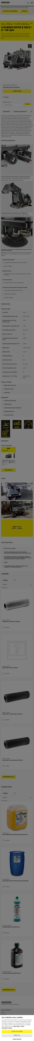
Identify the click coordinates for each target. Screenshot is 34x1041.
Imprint (10, 1028)
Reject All (17, 1035)
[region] (17, 1028)
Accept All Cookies (17, 1031)
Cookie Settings (17, 1039)
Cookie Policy (16, 1026)
